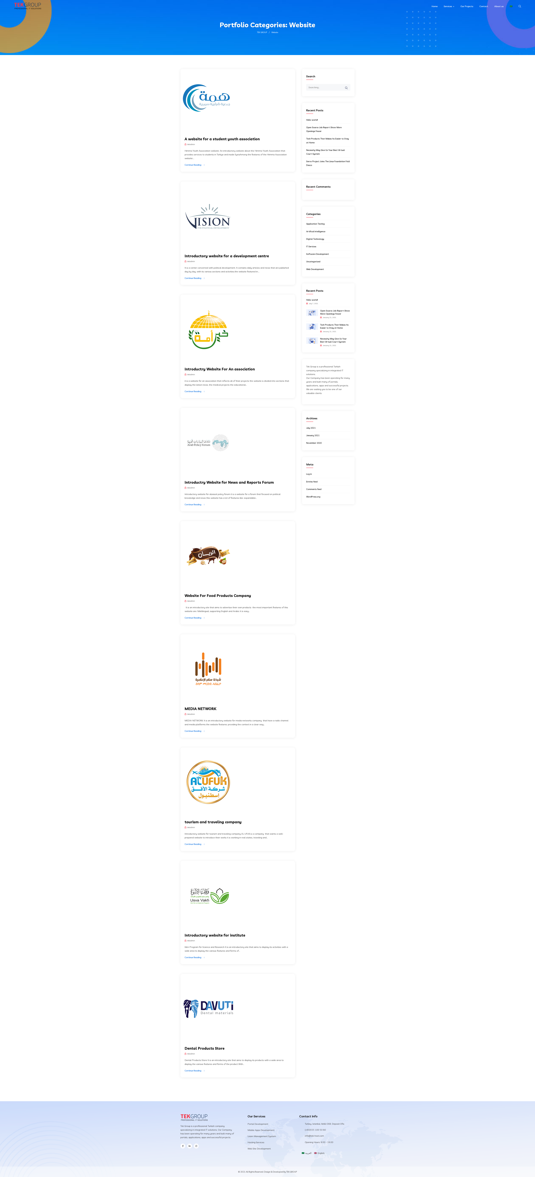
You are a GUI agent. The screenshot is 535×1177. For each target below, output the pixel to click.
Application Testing (315, 223)
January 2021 (312, 435)
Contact (483, 6)
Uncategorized (313, 261)
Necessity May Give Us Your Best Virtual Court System (333, 340)
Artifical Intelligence (315, 231)
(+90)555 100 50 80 (315, 1129)
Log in (309, 474)
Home (435, 6)
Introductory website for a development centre (227, 256)
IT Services (311, 246)
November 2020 (314, 443)
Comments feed (313, 489)
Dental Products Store (204, 1048)
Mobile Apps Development (261, 1130)
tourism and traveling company (213, 822)
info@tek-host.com (314, 1135)
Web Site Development (259, 1148)
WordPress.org (313, 496)
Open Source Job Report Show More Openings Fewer (335, 312)
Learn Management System (262, 1136)
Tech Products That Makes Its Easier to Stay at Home (334, 326)
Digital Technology (315, 239)
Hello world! (312, 120)
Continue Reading (193, 165)
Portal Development (258, 1124)
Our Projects (466, 6)
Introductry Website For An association (220, 369)
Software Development (317, 254)
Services (448, 6)
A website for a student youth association (222, 139)
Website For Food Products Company (218, 595)
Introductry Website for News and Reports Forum (229, 482)
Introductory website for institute (215, 935)
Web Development (315, 269)
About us (499, 6)
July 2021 (311, 428)
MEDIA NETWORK (200, 708)
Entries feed (312, 481)
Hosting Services (256, 1142)
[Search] (348, 86)
